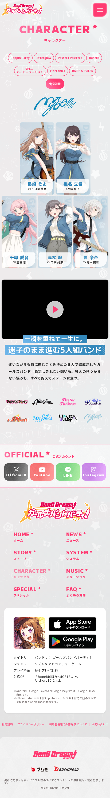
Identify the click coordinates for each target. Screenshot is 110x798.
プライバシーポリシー (31, 724)
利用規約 (7, 724)
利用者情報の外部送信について (68, 724)
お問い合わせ (100, 724)
